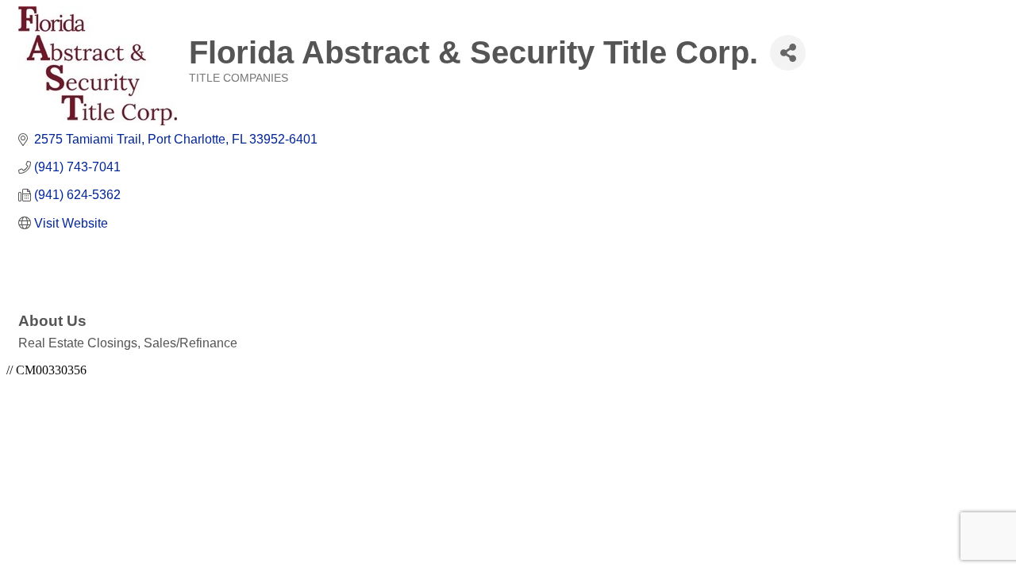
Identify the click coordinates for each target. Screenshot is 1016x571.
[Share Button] (788, 53)
